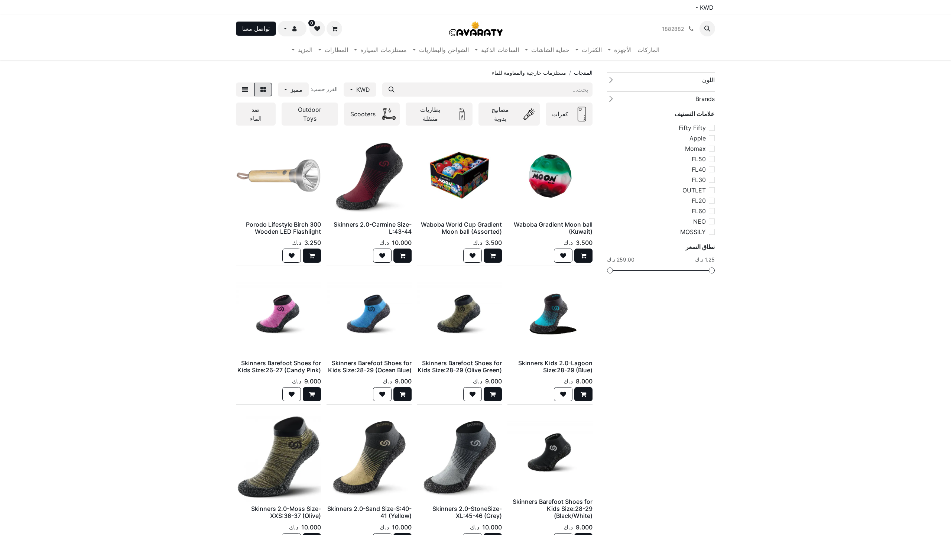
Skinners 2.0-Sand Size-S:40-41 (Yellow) (369, 512)
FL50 (699, 159)
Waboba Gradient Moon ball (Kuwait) (553, 228)
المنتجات (583, 72)
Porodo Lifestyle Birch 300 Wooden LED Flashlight (283, 228)
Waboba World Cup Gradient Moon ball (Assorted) (461, 228)
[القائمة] (245, 89)
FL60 (699, 211)
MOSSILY (693, 232)
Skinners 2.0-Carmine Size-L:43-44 (373, 228)
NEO (699, 221)
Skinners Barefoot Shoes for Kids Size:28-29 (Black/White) (553, 508)
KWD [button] (362, 89)
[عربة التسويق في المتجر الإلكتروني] (334, 28)
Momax (695, 148)
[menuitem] (648, 49)
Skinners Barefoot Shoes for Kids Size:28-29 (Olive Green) (460, 366)
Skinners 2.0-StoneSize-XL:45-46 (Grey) (467, 512)
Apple (697, 138)
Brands (705, 99)
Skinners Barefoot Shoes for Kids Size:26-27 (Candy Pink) (279, 366)
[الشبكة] (263, 89)
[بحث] (391, 89)
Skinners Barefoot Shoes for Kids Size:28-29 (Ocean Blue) (370, 366)
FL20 (699, 200)
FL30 (699, 180)
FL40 (699, 169)
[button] (707, 28)
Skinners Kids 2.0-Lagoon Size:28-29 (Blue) (555, 366)
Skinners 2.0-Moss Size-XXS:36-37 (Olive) (286, 512)
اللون (708, 80)
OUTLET (694, 190)
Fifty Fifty (692, 128)
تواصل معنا (256, 28)
